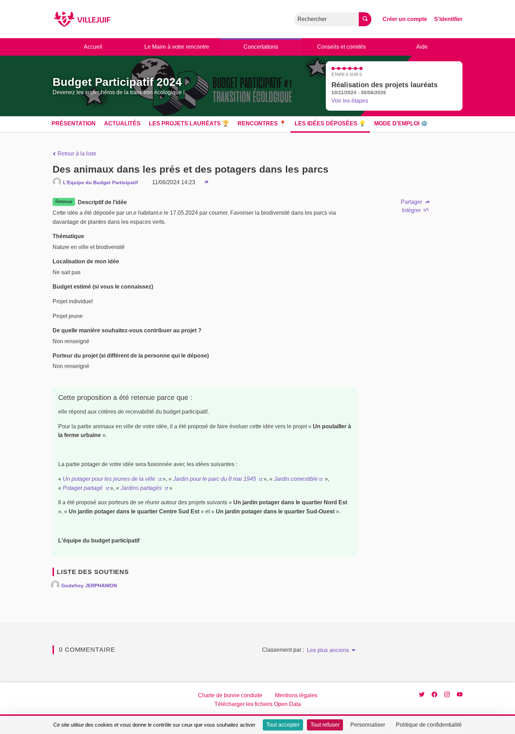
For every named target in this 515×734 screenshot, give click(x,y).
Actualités (122, 123)
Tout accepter (283, 725)
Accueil (93, 47)
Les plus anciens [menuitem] (328, 650)
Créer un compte (405, 19)
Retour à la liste (76, 154)
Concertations (260, 47)
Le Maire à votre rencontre (176, 47)
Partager (412, 202)
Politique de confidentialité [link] (429, 725)
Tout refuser (324, 725)
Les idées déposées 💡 (330, 123)
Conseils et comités (341, 47)
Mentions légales (296, 695)
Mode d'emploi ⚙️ (401, 123)
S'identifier (448, 19)
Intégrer (412, 210)
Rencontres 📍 (262, 123)
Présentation (74, 123)
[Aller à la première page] (82, 19)
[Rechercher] (365, 19)
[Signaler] (206, 182)
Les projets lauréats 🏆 (189, 123)
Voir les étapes (349, 101)
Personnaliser (367, 725)
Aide (422, 47)
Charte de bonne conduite (230, 695)
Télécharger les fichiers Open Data (257, 704)
